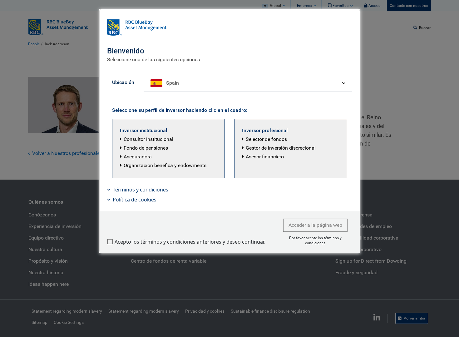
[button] (168, 148)
